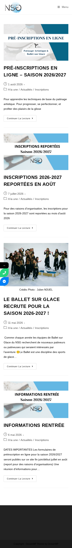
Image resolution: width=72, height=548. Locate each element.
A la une (13, 89)
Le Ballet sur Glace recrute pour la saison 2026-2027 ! (32, 306)
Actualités (26, 89)
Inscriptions (42, 89)
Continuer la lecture (21, 117)
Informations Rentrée (34, 425)
